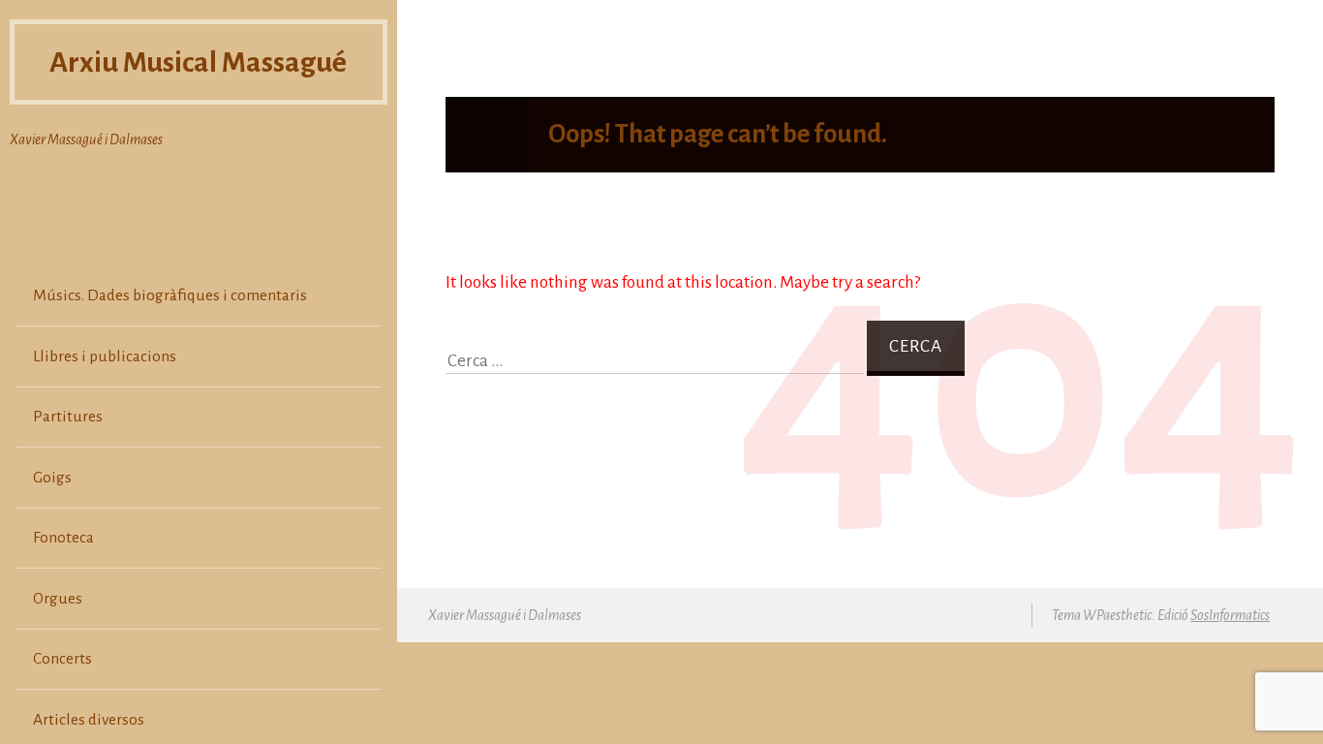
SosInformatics (1230, 615)
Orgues (57, 598)
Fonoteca (63, 537)
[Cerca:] (656, 361)
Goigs (52, 477)
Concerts (62, 658)
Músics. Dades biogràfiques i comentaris (170, 295)
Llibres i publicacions (104, 356)
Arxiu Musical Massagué (198, 62)
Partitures (68, 416)
